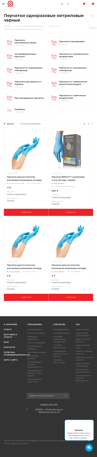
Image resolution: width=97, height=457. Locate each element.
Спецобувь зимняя (61, 333)
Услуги (7, 329)
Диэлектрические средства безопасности (83, 378)
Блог (6, 342)
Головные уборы (34, 329)
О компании (10, 324)
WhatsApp (48, 425)
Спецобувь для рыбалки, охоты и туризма (60, 353)
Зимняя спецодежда (36, 343)
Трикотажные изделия (36, 352)
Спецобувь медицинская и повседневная (59, 339)
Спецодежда (34, 324)
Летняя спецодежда (36, 333)
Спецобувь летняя (61, 329)
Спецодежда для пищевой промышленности (35, 364)
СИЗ (78, 324)
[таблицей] (92, 124)
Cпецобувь (59, 324)
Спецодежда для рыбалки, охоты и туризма (34, 373)
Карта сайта (11, 360)
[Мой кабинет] (74, 4)
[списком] (88, 124)
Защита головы (82, 329)
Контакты (9, 347)
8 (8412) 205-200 (49, 405)
